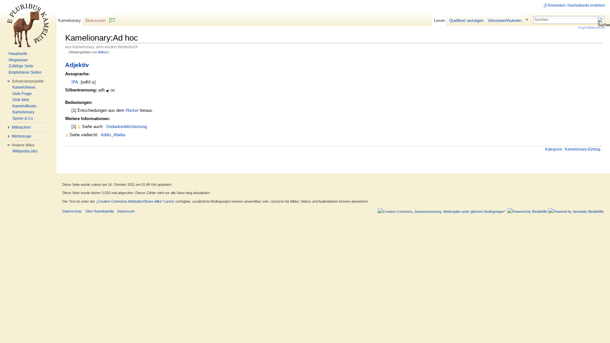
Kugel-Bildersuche (591, 27)
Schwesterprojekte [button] (28, 81)
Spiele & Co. (23, 118)
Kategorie (553, 149)
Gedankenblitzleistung (126, 126)
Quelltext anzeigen (466, 20)
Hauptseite (18, 53)
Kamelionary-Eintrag (582, 149)
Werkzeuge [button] (21, 136)
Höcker (132, 110)
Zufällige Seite (21, 66)
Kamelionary (69, 20)
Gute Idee (20, 100)
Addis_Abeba (113, 134)
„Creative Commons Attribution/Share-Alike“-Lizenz (135, 201)
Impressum (126, 211)
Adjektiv (77, 65)
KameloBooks (24, 106)
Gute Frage (22, 93)
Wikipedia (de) (24, 151)
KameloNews (24, 87)
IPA (74, 82)
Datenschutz (72, 211)
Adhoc (103, 52)
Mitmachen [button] (21, 127)
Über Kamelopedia (99, 211)
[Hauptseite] (28, 25)
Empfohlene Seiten (25, 72)
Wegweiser (18, 60)
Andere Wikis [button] (23, 145)
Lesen (439, 20)
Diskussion (95, 20)
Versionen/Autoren (504, 20)
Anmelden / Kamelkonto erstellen (576, 5)
